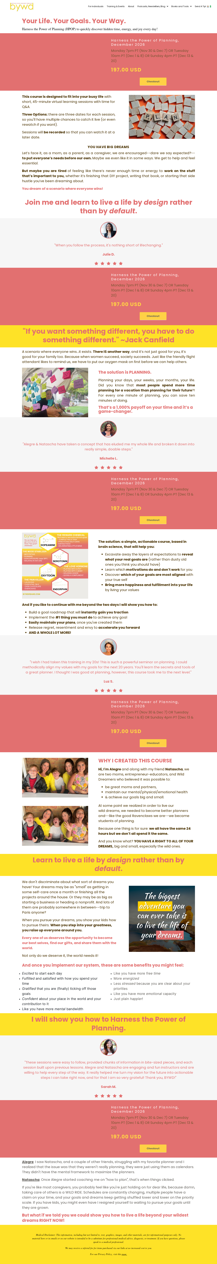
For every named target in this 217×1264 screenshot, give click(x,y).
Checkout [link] (153, 81)
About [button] (131, 6)
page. (124, 1254)
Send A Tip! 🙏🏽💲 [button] (203, 6)
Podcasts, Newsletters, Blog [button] (151, 6)
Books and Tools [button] (180, 6)
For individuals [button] (95, 6)
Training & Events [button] (116, 6)
